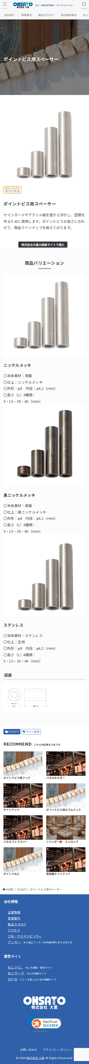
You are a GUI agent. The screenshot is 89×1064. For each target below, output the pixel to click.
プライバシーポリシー (57, 1050)
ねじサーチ (16, 973)
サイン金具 (32, 732)
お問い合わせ (28, 1050)
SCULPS (13, 732)
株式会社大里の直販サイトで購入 (43, 245)
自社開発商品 (69, 15)
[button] (44, 1024)
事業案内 (26, 15)
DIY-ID (12, 979)
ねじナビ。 (15, 967)
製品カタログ (46, 15)
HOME (9, 889)
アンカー (14, 942)
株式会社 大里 (35, 1058)
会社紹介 (9, 15)
